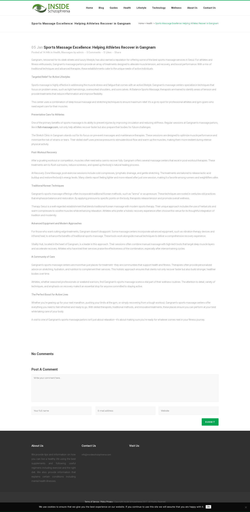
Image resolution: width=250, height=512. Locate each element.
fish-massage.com (48, 127)
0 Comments (94, 52)
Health (149, 23)
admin (80, 52)
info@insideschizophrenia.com (96, 454)
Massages (67, 52)
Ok (208, 507)
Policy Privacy (107, 502)
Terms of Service (92, 502)
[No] (245, 507)
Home (141, 23)
